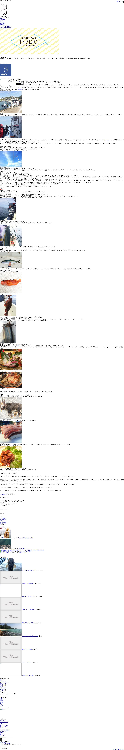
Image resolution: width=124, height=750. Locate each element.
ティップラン (3, 682)
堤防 (1, 699)
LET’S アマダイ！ (23, 552)
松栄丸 (20, 89)
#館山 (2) (2, 520)
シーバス (2, 690)
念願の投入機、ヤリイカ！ (29, 596)
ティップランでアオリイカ (26, 538)
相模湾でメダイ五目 (27, 649)
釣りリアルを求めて (5, 730)
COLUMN (2, 19)
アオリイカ (3, 683)
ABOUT (2, 18)
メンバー (2, 723)
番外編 (1, 702)
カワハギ (2, 681)
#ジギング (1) (3, 518)
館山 (1, 680)
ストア (1, 733)
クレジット (3, 724)
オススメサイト (4, 726)
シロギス (2, 685)
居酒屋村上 (3, 731)
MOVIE (2, 22)
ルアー (1, 705)
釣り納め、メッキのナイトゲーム (35, 550)
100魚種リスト (3, 494)
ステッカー (3, 737)
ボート (16, 81)
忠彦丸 (1, 686)
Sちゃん (107, 140)
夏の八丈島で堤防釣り (24, 549)
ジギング (2, 689)
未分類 (1, 701)
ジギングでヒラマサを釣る (29, 609)
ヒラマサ (2, 688)
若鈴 (18, 345)
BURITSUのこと (4, 722)
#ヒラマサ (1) (3, 519)
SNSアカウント (4, 725)
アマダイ (2, 684)
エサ (1, 704)
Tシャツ (2, 735)
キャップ (2, 734)
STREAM (2, 23)
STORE (2, 24)
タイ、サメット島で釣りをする (30, 636)
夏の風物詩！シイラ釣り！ (29, 622)
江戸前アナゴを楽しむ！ (28, 675)
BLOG (1, 21)
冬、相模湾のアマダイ (26, 551)
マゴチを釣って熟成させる (29, 570)
